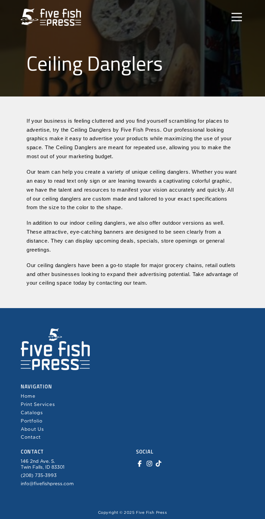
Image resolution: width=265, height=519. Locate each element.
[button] (236, 17)
